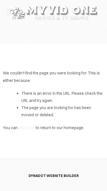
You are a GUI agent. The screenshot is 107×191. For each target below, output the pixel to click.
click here (27, 127)
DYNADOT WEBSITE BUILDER (54, 176)
